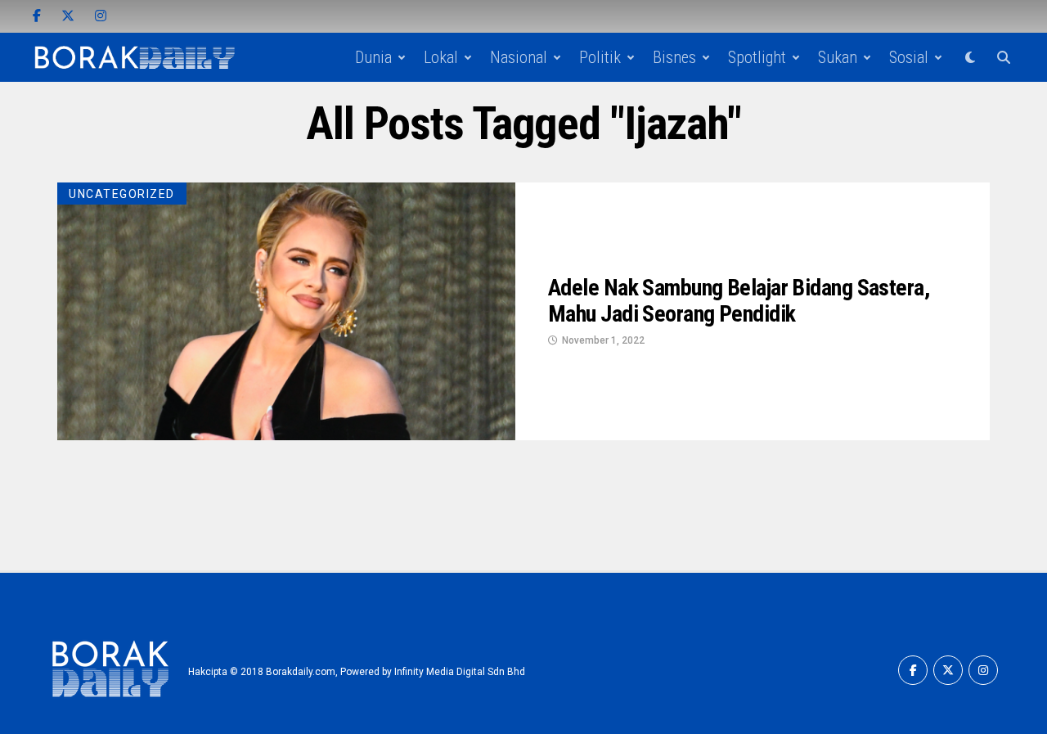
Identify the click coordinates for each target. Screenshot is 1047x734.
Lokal (441, 57)
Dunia (373, 57)
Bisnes (674, 57)
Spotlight (757, 57)
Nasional (518, 57)
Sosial (908, 57)
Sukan (837, 57)
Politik (600, 57)
